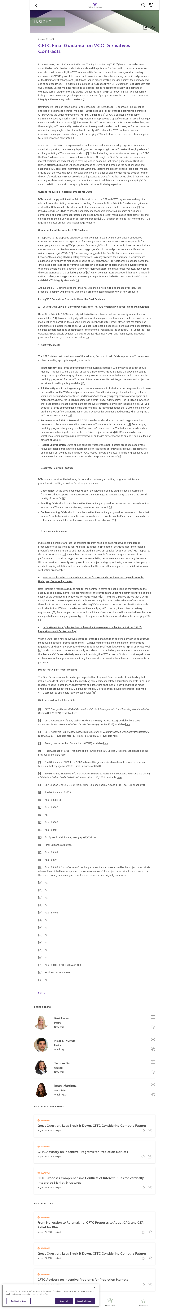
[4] (74, 122)
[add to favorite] (152, 28)
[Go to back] (36, 5)
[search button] (143, 5)
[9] (99, 218)
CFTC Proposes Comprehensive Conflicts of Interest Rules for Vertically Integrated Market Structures (90, 1180)
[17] (83, 383)
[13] (78, 280)
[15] (131, 329)
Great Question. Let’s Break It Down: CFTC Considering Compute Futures (91, 1125)
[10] (71, 253)
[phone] (153, 1027)
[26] (64, 554)
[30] (40, 620)
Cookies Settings (18, 1301)
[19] (129, 424)
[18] (70, 415)
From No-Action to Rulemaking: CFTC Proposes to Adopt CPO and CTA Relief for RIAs (90, 1225)
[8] (138, 207)
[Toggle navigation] (151, 5)
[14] (55, 318)
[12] (88, 272)
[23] (64, 498)
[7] (109, 176)
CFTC (42, 993)
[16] (88, 337)
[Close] (95, 1287)
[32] (142, 681)
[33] (94, 692)
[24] (110, 507)
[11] (111, 261)
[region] (50, 1295)
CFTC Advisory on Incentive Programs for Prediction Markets (82, 1152)
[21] (61, 440)
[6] (87, 153)
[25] (114, 520)
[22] (119, 456)
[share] (145, 28)
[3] (104, 114)
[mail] (153, 1016)
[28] (102, 596)
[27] (63, 570)
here (46, 700)
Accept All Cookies (85, 1301)
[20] (116, 432)
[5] (72, 138)
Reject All (63, 1301)
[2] (84, 99)
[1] (63, 84)
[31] (40, 650)
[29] (54, 612)
